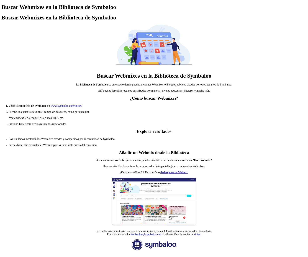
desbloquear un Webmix (174, 172)
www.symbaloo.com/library (66, 105)
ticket (197, 234)
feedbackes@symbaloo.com (146, 234)
